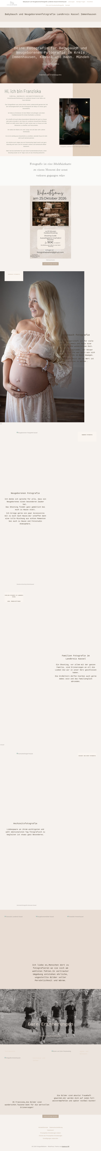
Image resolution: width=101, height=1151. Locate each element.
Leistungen (71, 1)
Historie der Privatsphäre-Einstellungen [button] (50, 1135)
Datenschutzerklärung (55, 1127)
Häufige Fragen (80, 1)
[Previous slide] (2, 1016)
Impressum (50, 1130)
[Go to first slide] (98, 1016)
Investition (90, 1)
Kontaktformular (43, 1127)
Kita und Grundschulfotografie (55, 5)
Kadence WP (65, 1146)
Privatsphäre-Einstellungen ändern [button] (50, 1133)
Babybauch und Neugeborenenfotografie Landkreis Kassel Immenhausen (45, 1)
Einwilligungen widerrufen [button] (50, 1138)
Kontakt (67, 5)
